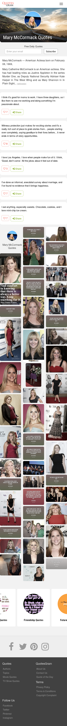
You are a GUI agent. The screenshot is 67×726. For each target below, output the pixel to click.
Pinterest (7, 713)
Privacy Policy (43, 687)
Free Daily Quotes (33, 46)
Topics (6, 672)
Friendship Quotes (33, 620)
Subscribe (51, 51)
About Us (40, 668)
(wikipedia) (21, 83)
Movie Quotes (10, 676)
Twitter (6, 709)
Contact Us (41, 672)
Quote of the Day (44, 676)
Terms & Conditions (46, 691)
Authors (6, 668)
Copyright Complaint (46, 695)
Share (18, 112)
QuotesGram (8, 4)
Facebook (8, 705)
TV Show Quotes (11, 680)
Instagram (8, 717)
